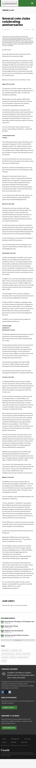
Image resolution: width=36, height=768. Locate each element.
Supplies (13, 742)
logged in (12, 605)
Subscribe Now (9, 728)
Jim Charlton (5, 657)
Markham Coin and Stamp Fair (14, 630)
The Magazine (15, 739)
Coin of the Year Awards (8, 654)
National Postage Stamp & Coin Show (17, 635)
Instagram (9, 692)
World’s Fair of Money (11, 626)
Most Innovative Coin (22, 657)
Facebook (2, 692)
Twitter (6, 692)
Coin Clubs (27, 739)
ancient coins (5, 650)
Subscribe (24, 742)
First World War (26, 654)
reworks (4, 661)
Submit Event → (9, 707)
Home (4, 739)
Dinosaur (18, 654)
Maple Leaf (12, 657)
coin (20, 650)
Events (4, 742)
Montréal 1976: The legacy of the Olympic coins (19, 621)
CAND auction (14, 650)
